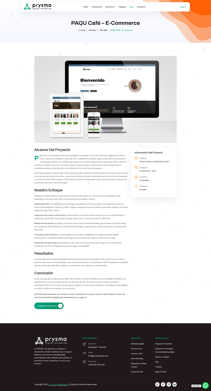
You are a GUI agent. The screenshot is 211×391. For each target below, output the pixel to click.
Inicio (86, 7)
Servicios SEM (136, 353)
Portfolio (92, 30)
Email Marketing (137, 358)
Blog (131, 7)
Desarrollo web (137, 372)
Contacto (141, 7)
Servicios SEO (136, 349)
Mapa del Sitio (160, 372)
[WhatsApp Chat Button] (205, 385)
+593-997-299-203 (96, 364)
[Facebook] (163, 384)
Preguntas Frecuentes (163, 344)
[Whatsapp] (157, 384)
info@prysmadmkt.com (98, 356)
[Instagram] (169, 384)
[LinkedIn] (174, 384)
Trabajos (122, 7)
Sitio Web (103, 30)
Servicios (109, 7)
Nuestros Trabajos (162, 357)
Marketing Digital (137, 344)
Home (83, 30)
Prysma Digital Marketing (58, 384)
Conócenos (97, 7)
